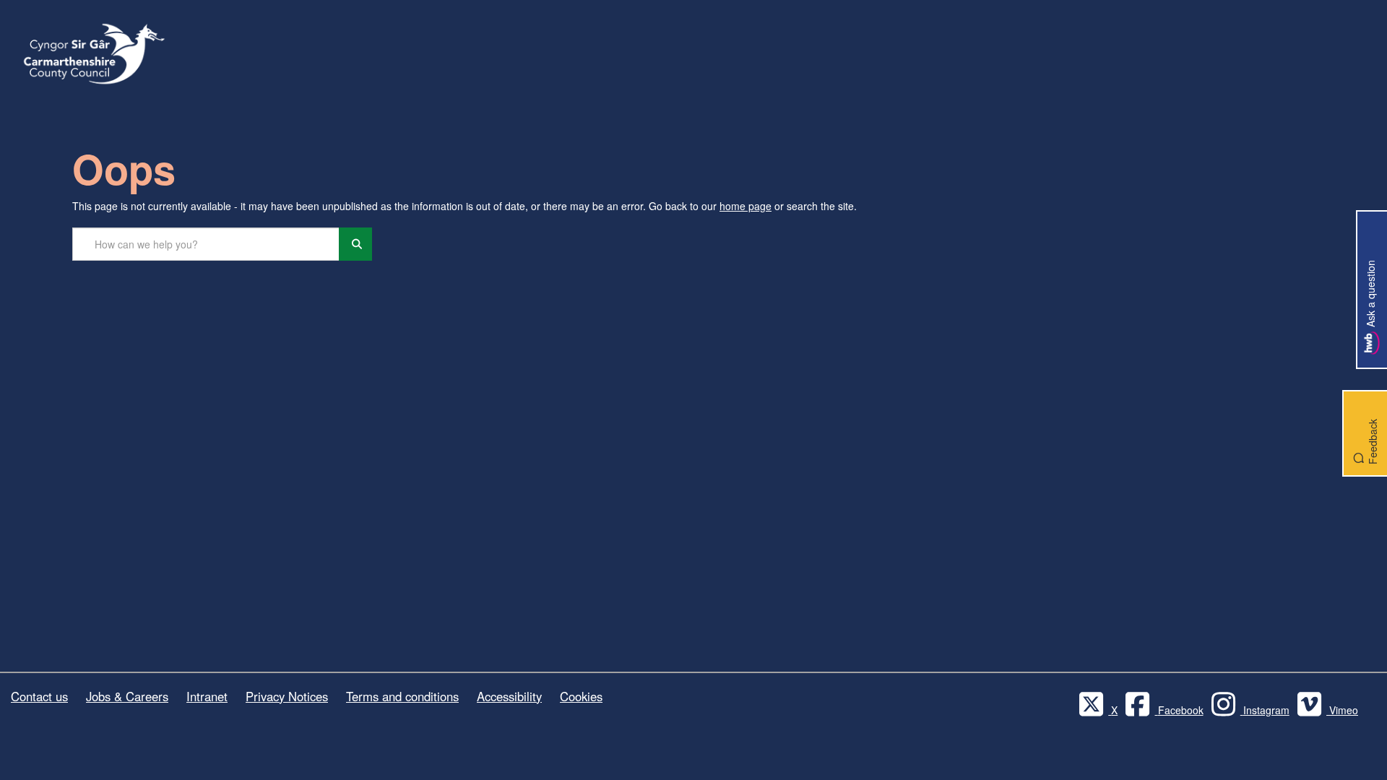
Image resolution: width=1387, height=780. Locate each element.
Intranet (207, 696)
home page (746, 206)
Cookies (581, 696)
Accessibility (509, 696)
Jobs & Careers (127, 696)
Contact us (39, 696)
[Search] (355, 244)
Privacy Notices (287, 696)
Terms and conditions (402, 696)
